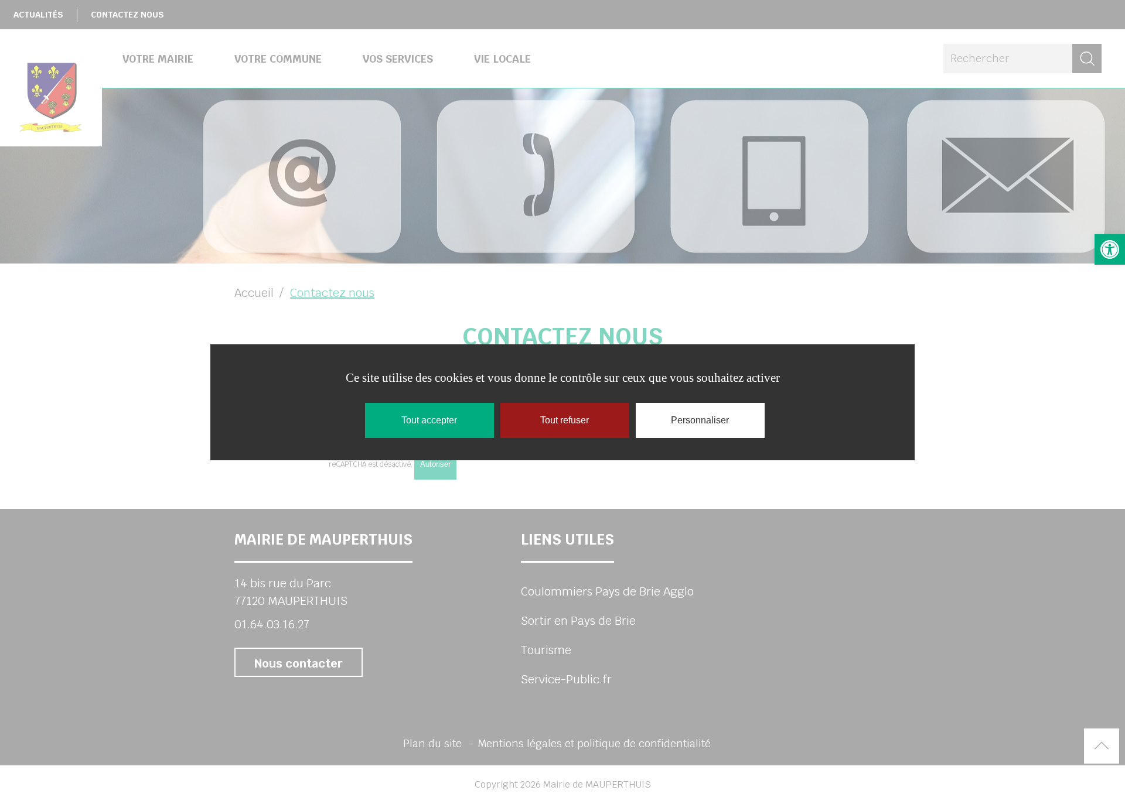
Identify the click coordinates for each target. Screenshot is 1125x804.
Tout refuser (564, 420)
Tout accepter (429, 420)
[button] (1110, 249)
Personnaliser (700, 420)
